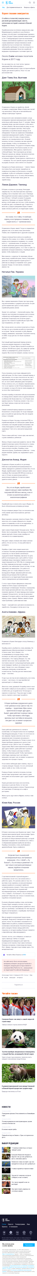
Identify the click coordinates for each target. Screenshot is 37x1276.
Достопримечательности (14, 7)
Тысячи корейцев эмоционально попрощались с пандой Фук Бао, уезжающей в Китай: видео (18, 1053)
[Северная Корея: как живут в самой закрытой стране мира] (18, 1006)
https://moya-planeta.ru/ (8, 1254)
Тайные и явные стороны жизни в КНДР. (14, 1024)
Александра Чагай (7, 975)
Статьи (4, 1224)
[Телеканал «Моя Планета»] (9, 2)
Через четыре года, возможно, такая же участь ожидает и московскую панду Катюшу (17, 1058)
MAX (24, 954)
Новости (6, 1107)
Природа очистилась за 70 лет (11, 1091)
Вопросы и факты (29, 7)
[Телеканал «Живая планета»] (11, 1233)
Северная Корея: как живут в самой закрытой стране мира (18, 1020)
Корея (6, 977)
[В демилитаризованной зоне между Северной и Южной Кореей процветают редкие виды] (18, 1073)
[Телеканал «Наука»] (4, 1233)
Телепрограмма (20, 1224)
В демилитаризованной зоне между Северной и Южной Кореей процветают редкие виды (18, 1087)
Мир (3, 7)
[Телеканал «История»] (24, 1233)
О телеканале (13, 1227)
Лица (28, 1224)
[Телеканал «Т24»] (30, 1233)
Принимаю (29, 1245)
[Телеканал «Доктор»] (17, 1233)
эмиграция (12, 977)
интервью (20, 977)
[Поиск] (30, 2)
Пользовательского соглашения (19, 1265)
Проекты (4, 1227)
